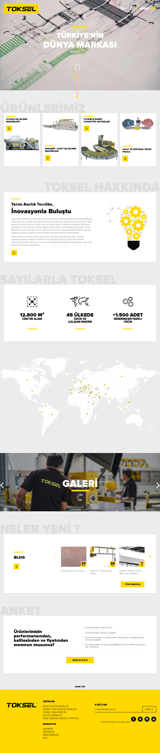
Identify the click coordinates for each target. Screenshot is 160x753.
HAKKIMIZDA (48, 728)
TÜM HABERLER (132, 584)
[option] (73, 561)
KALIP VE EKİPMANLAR (52, 715)
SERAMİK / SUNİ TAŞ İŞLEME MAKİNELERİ (59, 709)
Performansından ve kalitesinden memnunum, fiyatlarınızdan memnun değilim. (114, 638)
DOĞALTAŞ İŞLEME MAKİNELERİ (55, 706)
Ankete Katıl (80, 660)
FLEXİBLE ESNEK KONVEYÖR (54, 712)
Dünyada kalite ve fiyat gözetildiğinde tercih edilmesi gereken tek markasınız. (115, 646)
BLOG (45, 737)
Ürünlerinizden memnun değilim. (100, 633)
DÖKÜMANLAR (48, 731)
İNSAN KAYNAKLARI (51, 734)
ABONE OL (149, 709)
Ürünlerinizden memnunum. (98, 627)
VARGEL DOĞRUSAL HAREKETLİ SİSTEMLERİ (61, 718)
